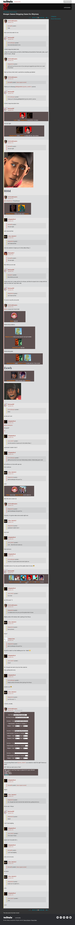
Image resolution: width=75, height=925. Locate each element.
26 (43, 17)
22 (36, 17)
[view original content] (21, 82)
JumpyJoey (11, 638)
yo (4, 430)
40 (46, 17)
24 (40, 17)
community (17, 1)
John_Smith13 (12, 236)
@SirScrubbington (8, 425)
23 (38, 17)
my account (67, 1)
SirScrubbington (12, 20)
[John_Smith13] (5, 236)
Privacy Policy (34, 920)
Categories (67, 7)
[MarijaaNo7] (5, 253)
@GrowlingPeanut (8, 201)
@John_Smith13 (27, 86)
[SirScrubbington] (5, 21)
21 (34, 17)
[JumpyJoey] (5, 639)
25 (41, 17)
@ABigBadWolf (19, 86)
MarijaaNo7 (11, 253)
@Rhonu (6, 309)
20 (33, 17)
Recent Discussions (56, 18)
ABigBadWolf (11, 64)
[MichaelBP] (5, 38)
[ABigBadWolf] (5, 220)
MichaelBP (10, 26)
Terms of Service (27, 920)
